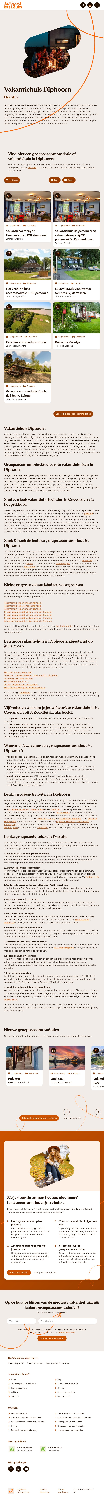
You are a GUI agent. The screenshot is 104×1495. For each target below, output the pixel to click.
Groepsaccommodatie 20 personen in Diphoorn (28, 612)
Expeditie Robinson (65, 821)
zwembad (87, 560)
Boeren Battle (37, 809)
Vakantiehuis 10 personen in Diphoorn (23, 603)
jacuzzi (29, 563)
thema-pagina (63, 563)
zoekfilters (24, 692)
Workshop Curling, (46, 818)
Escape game (11, 827)
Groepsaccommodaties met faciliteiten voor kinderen (31, 675)
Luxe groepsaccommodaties (18, 678)
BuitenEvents (63, 812)
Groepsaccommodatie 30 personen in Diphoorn (28, 618)
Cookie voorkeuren (63, 1491)
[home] (13, 5)
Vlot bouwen (82, 821)
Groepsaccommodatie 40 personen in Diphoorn (28, 621)
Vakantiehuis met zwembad (18, 672)
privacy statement (67, 1332)
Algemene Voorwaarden (23, 1491)
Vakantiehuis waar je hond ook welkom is (24, 687)
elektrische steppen (63, 948)
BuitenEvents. (11, 999)
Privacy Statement (45, 1491)
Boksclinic (56, 809)
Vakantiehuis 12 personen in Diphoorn (22, 606)
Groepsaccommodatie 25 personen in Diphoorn (28, 615)
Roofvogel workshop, (19, 809)
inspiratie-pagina (64, 626)
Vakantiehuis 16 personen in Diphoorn (23, 609)
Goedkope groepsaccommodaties (21, 684)
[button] (97, 5)
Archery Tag (10, 824)
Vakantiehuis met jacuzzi (16, 681)
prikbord (32, 167)
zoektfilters (29, 566)
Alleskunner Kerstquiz (70, 818)
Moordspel (42, 827)
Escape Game (82, 919)
